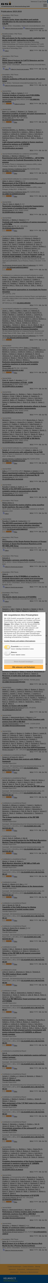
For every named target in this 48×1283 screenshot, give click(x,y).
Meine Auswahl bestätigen (23, 661)
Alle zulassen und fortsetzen (23, 667)
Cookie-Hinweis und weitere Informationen (19, 641)
